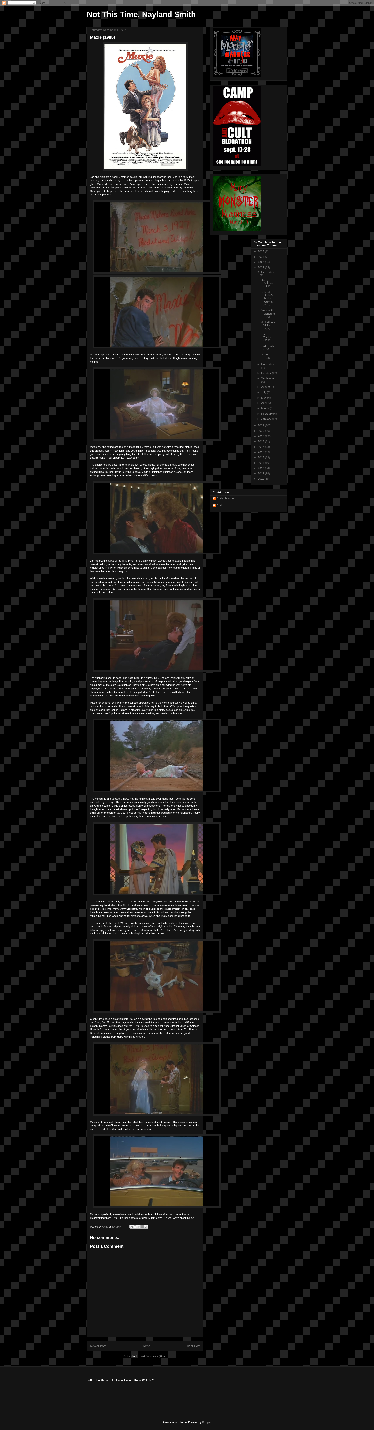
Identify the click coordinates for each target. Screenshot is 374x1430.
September (268, 378)
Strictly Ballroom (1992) (267, 283)
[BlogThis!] (135, 1227)
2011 (261, 478)
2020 (261, 430)
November (267, 364)
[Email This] (131, 1227)
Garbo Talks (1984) (267, 347)
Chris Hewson (225, 498)
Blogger (206, 1422)
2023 (261, 262)
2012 (261, 473)
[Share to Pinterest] (146, 1227)
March (265, 408)
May (264, 397)
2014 (261, 462)
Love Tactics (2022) (266, 337)
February (267, 413)
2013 (261, 468)
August (266, 386)
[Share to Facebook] (142, 1227)
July (264, 392)
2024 (261, 256)
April (264, 402)
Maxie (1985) (266, 356)
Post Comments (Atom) (153, 1356)
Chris (220, 505)
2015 (261, 457)
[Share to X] (139, 1227)
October (266, 373)
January (266, 418)
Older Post (193, 1346)
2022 (261, 267)
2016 (261, 452)
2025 (261, 251)
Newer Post (98, 1346)
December (267, 272)
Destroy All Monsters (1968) (267, 313)
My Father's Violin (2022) (267, 325)
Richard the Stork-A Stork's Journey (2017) (267, 298)
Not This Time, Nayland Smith (141, 14)
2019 (261, 436)
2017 (261, 446)
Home (146, 1346)
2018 (261, 441)
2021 (261, 425)
